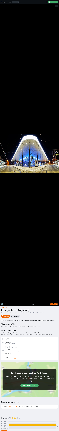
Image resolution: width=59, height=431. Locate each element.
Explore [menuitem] (22, 2)
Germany (4, 307)
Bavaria (6, 358)
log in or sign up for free (11, 312)
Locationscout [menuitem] (6, 2)
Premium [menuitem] (31, 2)
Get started (54, 2)
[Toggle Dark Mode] (46, 2)
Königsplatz (16, 358)
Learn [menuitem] (26, 2)
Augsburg (11, 358)
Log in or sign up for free (29, 385)
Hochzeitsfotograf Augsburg (10, 303)
